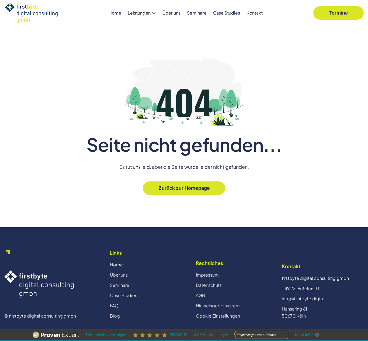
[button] (142, 13)
